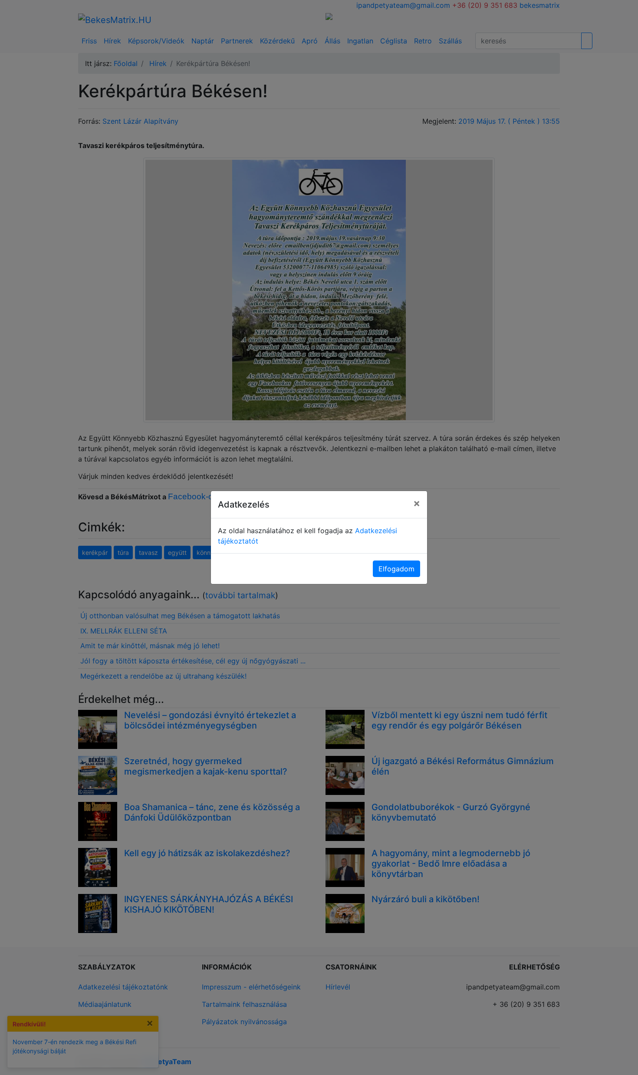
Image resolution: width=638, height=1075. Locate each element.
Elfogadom (396, 568)
